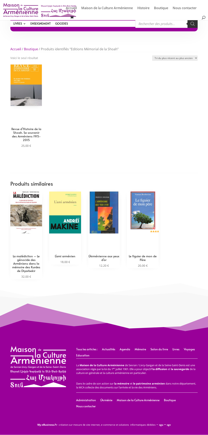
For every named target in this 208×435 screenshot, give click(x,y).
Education (82, 355)
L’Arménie (106, 400)
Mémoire (140, 349)
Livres (17, 23)
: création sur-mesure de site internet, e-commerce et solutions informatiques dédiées (96, 424)
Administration (86, 400)
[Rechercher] (192, 24)
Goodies (61, 23)
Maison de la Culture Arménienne (107, 8)
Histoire (143, 8)
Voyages (189, 349)
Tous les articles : (87, 349)
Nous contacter (185, 8)
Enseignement (40, 23)
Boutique (161, 8)
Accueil (71, 8)
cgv (169, 424)
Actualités (108, 349)
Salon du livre (159, 349)
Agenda (125, 349)
